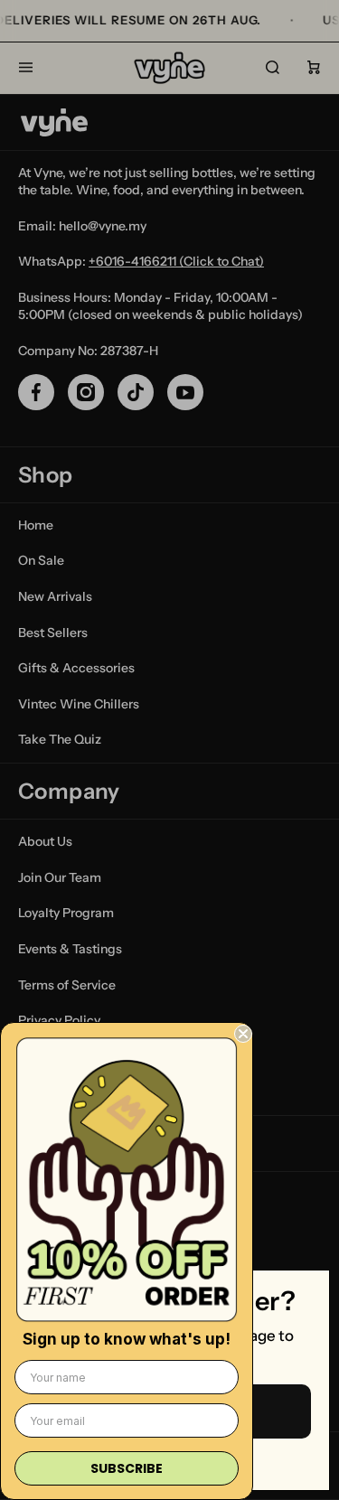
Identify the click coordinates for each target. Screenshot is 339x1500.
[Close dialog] (243, 1034)
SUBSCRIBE (126, 1468)
